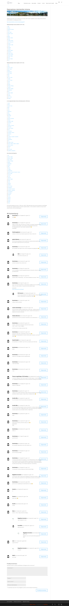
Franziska (10, 131)
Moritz (9, 87)
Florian (9, 165)
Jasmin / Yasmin (11, 125)
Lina (8, 35)
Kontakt (39, 3)
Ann (9, 135)
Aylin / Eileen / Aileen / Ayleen (13, 143)
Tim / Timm (10, 80)
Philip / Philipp (10, 85)
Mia (8, 26)
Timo (9, 195)
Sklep (56, 3)
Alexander (10, 90)
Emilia (9, 48)
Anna (9, 30)
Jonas (9, 70)
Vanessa (9, 122)
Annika (9, 114)
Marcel (9, 177)
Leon (8, 66)
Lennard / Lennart (11, 188)
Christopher (10, 191)
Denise (9, 138)
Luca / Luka (10, 77)
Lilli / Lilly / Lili (10, 41)
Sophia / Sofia (10, 37)
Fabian (9, 98)
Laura (9, 43)
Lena (9, 39)
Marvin (9, 183)
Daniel (9, 162)
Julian (9, 84)
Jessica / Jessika (11, 118)
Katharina (9, 111)
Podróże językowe (16, 232)
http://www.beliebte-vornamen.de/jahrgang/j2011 (16, 21)
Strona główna (9, 601)
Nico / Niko (10, 173)
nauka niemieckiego (16, 307)
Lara (9, 46)
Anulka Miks (15, 398)
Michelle (9, 126)
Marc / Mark (10, 179)
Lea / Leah (9, 32)
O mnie (43, 3)
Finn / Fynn (10, 69)
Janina (9, 146)
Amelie (9, 47)
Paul (8, 74)
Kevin (9, 167)
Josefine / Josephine (11, 150)
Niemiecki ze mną (27, 3)
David (9, 95)
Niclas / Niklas (10, 88)
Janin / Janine (10, 145)
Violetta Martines (16, 315)
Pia (8, 60)
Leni (9, 57)
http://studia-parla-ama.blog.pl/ (18, 289)
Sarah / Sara (10, 53)
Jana (8, 112)
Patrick (9, 194)
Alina (9, 117)
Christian (9, 193)
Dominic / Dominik (11, 190)
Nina (9, 124)
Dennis (9, 174)
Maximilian (10, 71)
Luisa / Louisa (10, 54)
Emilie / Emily (10, 40)
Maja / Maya (10, 55)
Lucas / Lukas (10, 67)
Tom (9, 94)
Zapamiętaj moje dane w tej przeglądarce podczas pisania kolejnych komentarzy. (22, 587)
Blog (19, 3)
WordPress (46, 604)
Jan (8, 91)
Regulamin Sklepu (26, 601)
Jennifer (9, 115)
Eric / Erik (10, 97)
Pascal (9, 197)
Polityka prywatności (17, 601)
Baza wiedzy (34, 3)
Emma (9, 28)
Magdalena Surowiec (16, 474)
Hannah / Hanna (11, 29)
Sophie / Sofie (10, 44)
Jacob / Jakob (10, 92)
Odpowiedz (43, 216)
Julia (8, 107)
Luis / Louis (10, 73)
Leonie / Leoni (10, 33)
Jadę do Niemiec (15, 239)
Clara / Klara (10, 58)
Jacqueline (10, 139)
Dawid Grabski (15, 340)
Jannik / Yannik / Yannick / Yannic (14, 172)
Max (9, 83)
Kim (9, 129)
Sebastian (10, 187)
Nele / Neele (10, 50)
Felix (8, 76)
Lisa (8, 108)
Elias (9, 81)
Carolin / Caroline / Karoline (13, 136)
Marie (9, 36)
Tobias (9, 169)
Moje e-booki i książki (50, 3)
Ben (8, 64)
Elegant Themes (33, 604)
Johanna (9, 51)
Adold (13, 555)
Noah (9, 78)
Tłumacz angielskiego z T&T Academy (20, 376)
